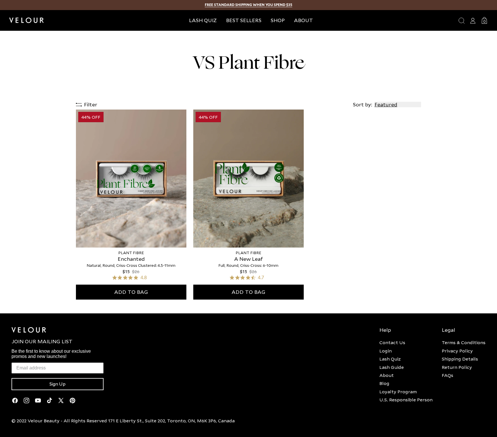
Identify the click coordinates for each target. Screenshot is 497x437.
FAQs (447, 375)
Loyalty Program (398, 391)
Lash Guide (391, 367)
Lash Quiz (390, 359)
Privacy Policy (457, 351)
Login (385, 351)
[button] (278, 20)
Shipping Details (460, 359)
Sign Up (57, 384)
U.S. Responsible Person (406, 399)
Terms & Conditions (463, 342)
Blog (384, 383)
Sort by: (362, 104)
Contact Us (392, 342)
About (386, 375)
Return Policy (457, 367)
